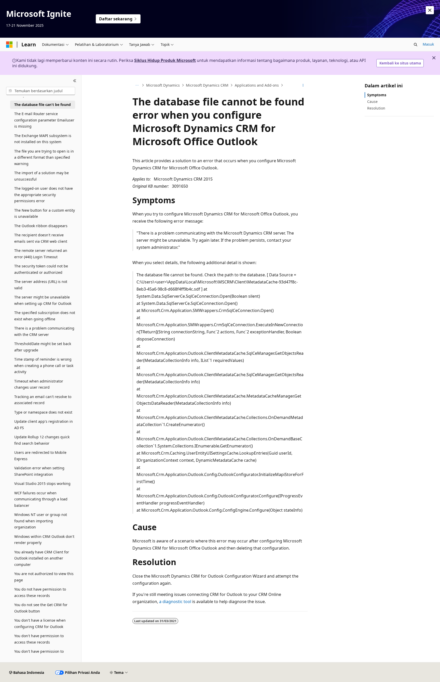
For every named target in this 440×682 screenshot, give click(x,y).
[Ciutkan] (74, 81)
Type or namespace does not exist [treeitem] (43, 412)
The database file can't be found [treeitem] (42, 104)
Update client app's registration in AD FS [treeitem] (43, 424)
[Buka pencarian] (415, 44)
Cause (372, 101)
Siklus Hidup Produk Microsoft (165, 60)
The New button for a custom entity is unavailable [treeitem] (44, 213)
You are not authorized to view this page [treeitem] (44, 576)
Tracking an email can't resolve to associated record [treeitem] (42, 399)
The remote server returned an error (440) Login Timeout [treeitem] (40, 253)
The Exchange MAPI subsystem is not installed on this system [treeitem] (42, 138)
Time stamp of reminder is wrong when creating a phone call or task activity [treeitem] (43, 365)
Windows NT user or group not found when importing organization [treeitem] (40, 520)
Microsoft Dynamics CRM (207, 85)
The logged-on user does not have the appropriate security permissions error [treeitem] (43, 194)
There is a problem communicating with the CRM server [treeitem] (44, 331)
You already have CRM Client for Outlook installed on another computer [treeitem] (41, 558)
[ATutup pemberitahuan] (430, 10)
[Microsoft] (9, 44)
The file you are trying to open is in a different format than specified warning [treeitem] (44, 157)
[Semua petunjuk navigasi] (136, 85)
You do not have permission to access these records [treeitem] (40, 592)
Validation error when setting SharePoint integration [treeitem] (39, 471)
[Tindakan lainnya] (303, 85)
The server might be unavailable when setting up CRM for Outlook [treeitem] (42, 300)
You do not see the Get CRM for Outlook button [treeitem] (40, 607)
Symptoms (376, 94)
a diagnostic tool (175, 601)
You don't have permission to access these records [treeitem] (39, 639)
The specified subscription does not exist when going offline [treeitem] (44, 315)
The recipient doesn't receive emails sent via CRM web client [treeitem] (40, 238)
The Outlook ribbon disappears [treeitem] (40, 225)
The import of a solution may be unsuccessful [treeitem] (41, 176)
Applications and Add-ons (257, 85)
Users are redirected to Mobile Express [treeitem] (40, 455)
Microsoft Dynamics (163, 85)
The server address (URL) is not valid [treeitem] (40, 284)
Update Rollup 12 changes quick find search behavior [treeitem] (42, 440)
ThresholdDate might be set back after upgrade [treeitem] (42, 346)
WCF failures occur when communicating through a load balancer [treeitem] (40, 499)
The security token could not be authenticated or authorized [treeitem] (41, 269)
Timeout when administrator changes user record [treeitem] (38, 384)
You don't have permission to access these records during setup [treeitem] (43, 654)
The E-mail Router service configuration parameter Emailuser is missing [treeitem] (44, 120)
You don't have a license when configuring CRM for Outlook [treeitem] (40, 623)
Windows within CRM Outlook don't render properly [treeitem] (44, 539)
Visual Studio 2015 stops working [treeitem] (42, 483)
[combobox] (40, 91)
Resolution (376, 108)
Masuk (428, 44)
